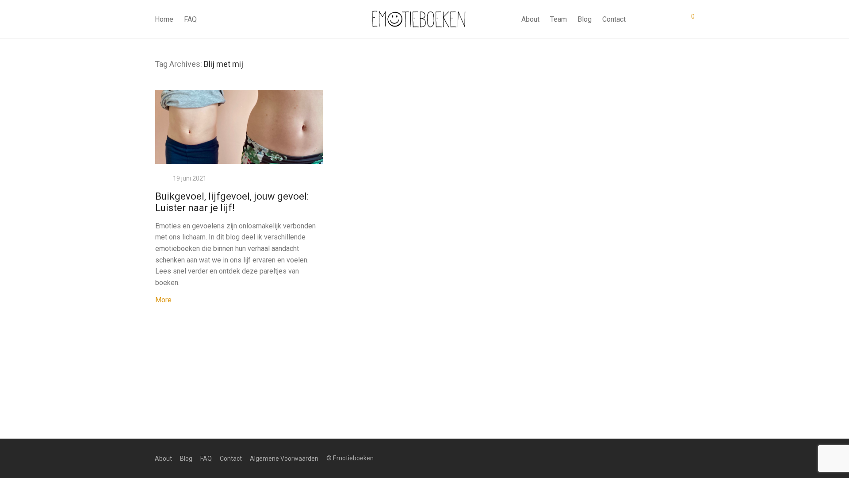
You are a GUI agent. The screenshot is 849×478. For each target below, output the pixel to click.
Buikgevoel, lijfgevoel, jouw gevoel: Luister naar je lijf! (232, 202)
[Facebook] (677, 458)
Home (164, 19)
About (530, 19)
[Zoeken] (639, 19)
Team (558, 19)
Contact (614, 19)
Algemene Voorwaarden (284, 458)
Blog (584, 19)
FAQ (190, 19)
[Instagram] (691, 458)
